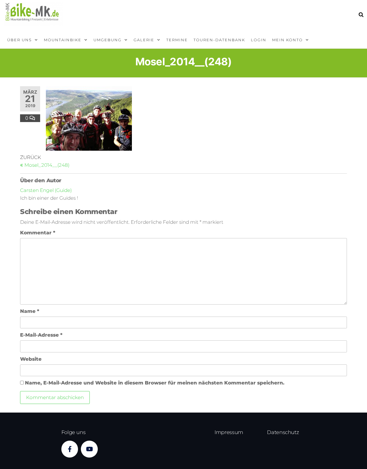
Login (258, 40)
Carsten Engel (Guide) (46, 190)
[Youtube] (89, 449)
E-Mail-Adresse (41, 335)
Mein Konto (287, 40)
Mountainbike (62, 40)
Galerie (144, 40)
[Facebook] (69, 449)
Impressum (228, 432)
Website (31, 359)
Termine (177, 40)
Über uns (19, 40)
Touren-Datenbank (219, 40)
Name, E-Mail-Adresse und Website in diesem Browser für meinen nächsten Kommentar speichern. (154, 383)
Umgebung (107, 40)
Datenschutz (283, 432)
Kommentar (37, 233)
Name (29, 311)
